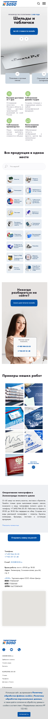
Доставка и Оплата (8, 682)
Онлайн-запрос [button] (6, 663)
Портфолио (5, 679)
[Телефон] (19, 649)
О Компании (7, 687)
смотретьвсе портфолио (33, 462)
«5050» (7, 578)
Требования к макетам (8, 659)
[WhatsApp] (3, 649)
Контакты (5, 666)
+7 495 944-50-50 (24, 346)
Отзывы (4, 675)
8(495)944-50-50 (8, 672)
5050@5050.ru (16, 562)
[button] (38, 3)
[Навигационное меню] (44, 3)
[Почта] (11, 649)
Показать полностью (10, 525)
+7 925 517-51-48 (24, 351)
